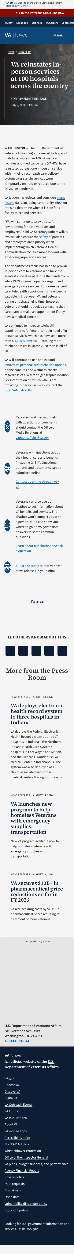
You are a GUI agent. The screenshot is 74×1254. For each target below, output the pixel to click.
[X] (23, 651)
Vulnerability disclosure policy (26, 1203)
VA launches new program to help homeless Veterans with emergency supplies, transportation (33, 818)
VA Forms (11, 1111)
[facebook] (28, 1018)
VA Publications (16, 1117)
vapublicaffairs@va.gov (32, 437)
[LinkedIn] (49, 651)
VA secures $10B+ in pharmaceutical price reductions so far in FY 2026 (37, 891)
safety (43, 237)
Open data (12, 1197)
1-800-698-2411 (18, 1041)
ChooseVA (12, 1085)
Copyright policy (16, 1210)
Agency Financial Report (22, 1170)
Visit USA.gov (28, 1229)
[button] (37, 13)
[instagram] (36, 1018)
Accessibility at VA (17, 1137)
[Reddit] (36, 651)
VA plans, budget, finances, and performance (36, 1164)
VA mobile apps (16, 1131)
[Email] (62, 651)
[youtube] (6, 1018)
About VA (11, 1124)
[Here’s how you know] (37, 4)
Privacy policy (14, 1177)
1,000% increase (26, 340)
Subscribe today (27, 565)
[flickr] (51, 1018)
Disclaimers (13, 1190)
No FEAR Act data (17, 1144)
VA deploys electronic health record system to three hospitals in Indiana (37, 714)
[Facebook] (10, 651)
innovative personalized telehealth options (35, 365)
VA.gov (9, 1078)
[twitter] (14, 1018)
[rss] (21, 1018)
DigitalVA (11, 1098)
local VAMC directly (18, 390)
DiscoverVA (12, 1091)
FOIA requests (15, 1183)
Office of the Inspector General (26, 1157)
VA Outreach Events (18, 1104)
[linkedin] (43, 1018)
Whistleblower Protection (23, 1151)
